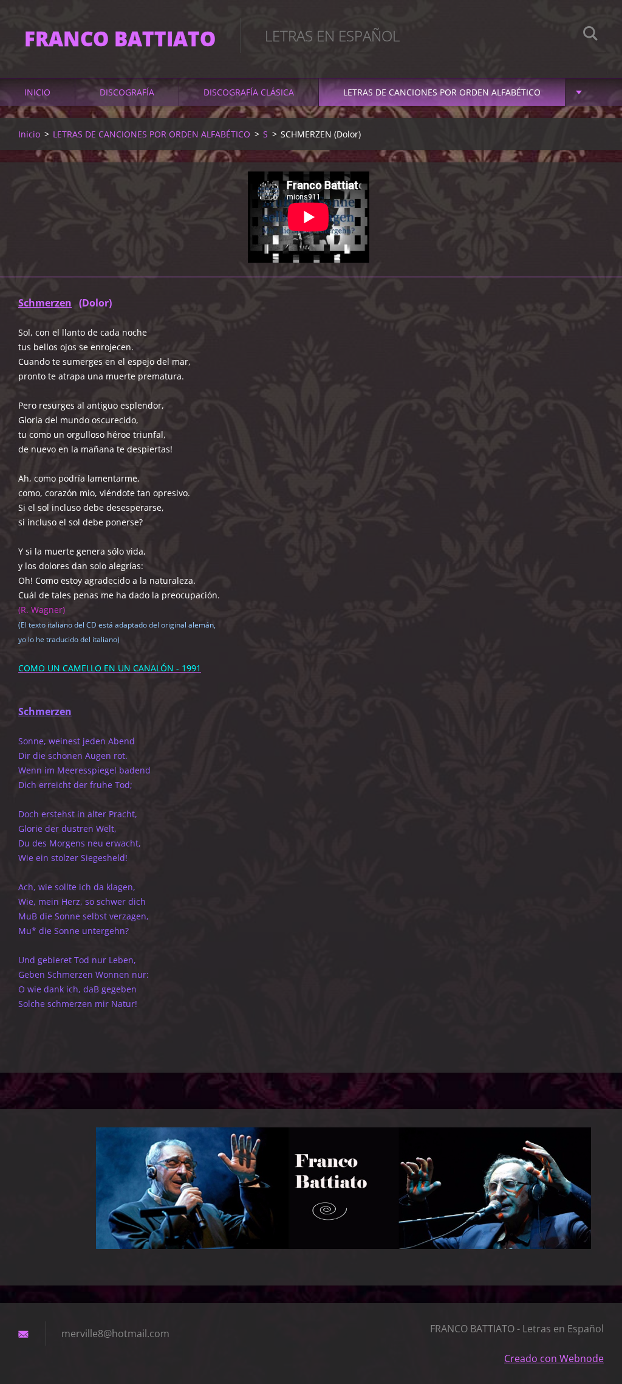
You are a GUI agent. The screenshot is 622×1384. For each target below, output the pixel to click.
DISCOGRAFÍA (127, 92)
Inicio (37, 92)
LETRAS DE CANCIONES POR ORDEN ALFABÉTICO (442, 92)
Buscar (590, 35)
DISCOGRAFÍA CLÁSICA (248, 92)
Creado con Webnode (554, 1358)
